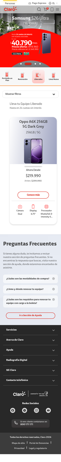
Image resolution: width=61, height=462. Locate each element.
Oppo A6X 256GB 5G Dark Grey (33, 124)
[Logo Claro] (10, 9)
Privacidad (19, 448)
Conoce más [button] (33, 195)
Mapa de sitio (18, 443)
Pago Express (39, 3)
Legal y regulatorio (38, 448)
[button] (46, 9)
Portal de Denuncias (39, 443)
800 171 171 (26, 424)
